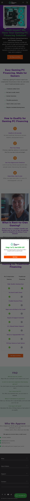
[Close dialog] (28, 240)
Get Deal (15, 257)
